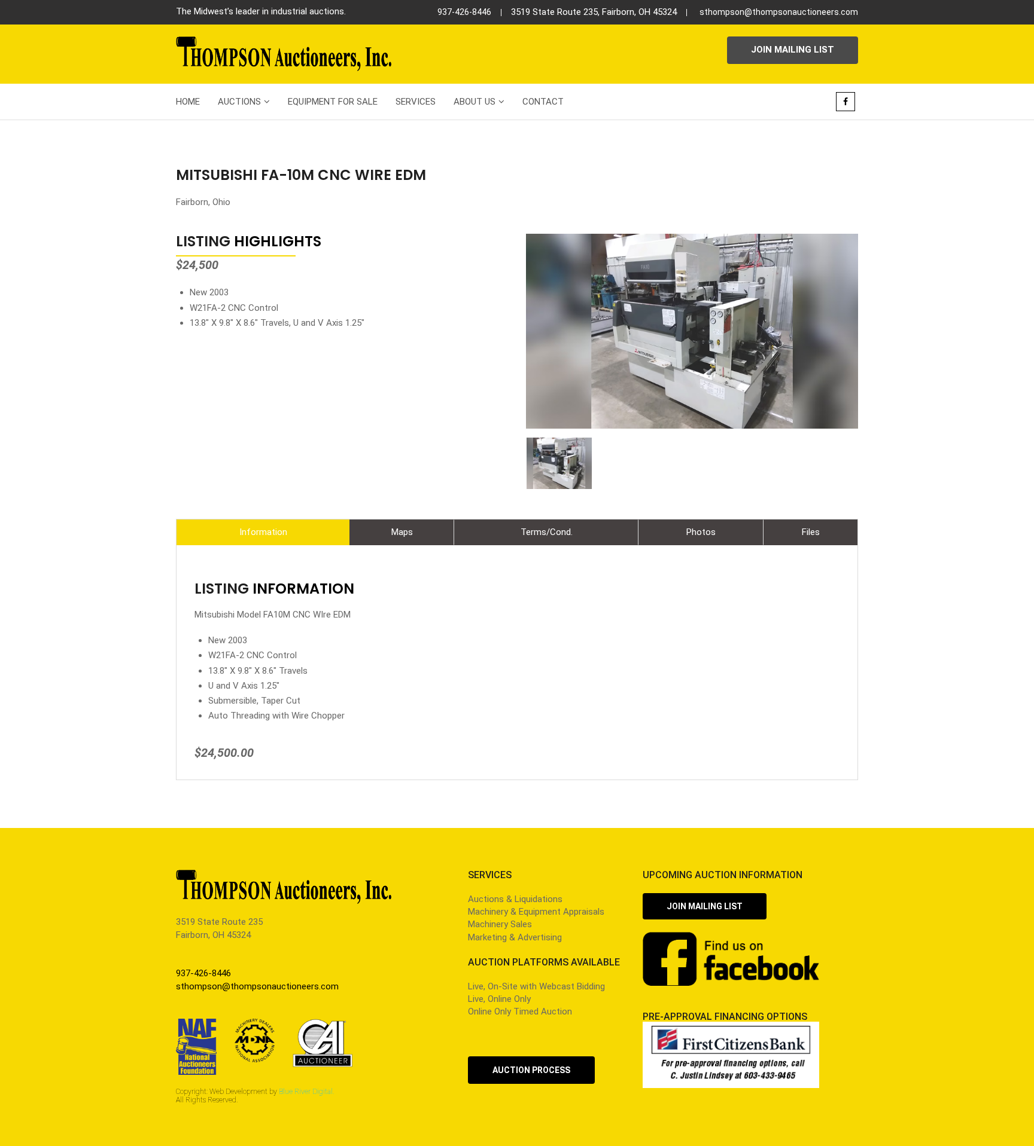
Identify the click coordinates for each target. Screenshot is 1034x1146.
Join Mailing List (792, 49)
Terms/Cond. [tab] (547, 532)
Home (188, 101)
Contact (543, 101)
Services (416, 101)
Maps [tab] (402, 532)
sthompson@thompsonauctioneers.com (779, 12)
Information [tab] (263, 532)
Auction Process (531, 1070)
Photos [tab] (701, 532)
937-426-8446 (464, 12)
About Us (474, 101)
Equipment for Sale (333, 101)
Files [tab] (811, 532)
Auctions (239, 101)
